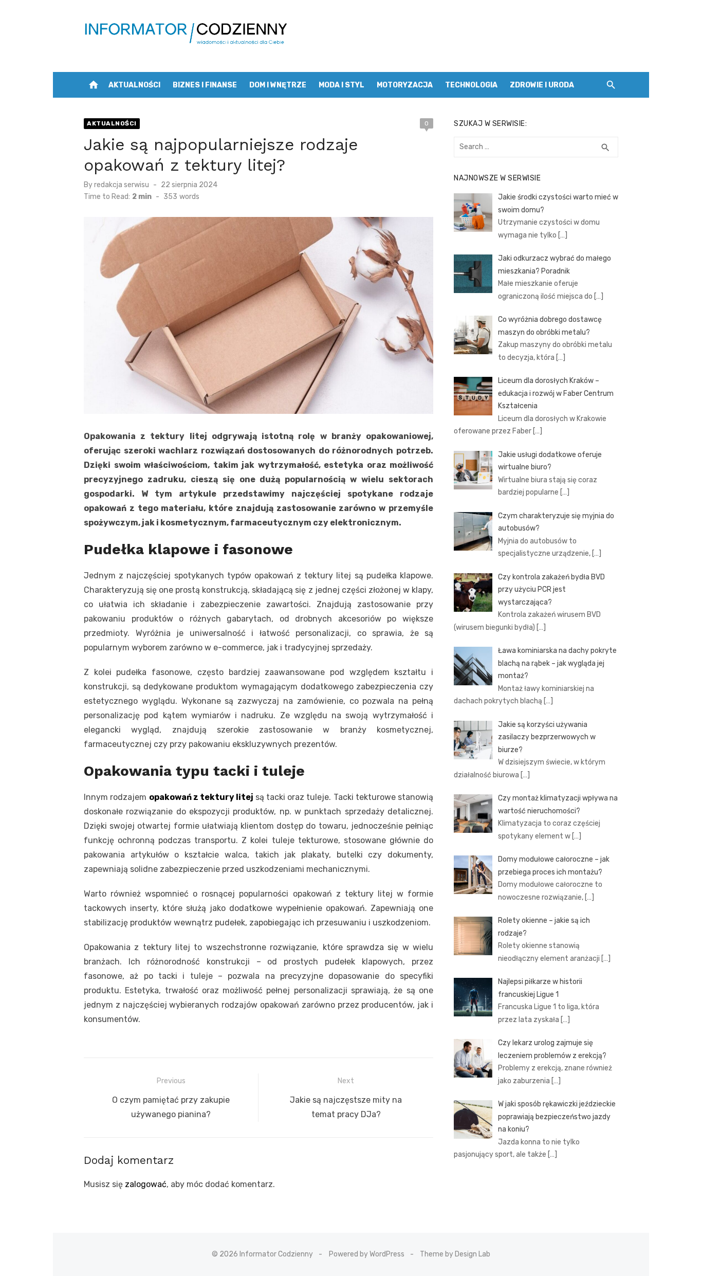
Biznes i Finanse (205, 85)
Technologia (471, 85)
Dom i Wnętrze (277, 85)
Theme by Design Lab (455, 1254)
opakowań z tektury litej (202, 797)
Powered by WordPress (366, 1254)
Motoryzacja (405, 85)
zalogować (146, 1184)
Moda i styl (341, 85)
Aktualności (134, 85)
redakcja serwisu (121, 184)
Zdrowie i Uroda (542, 85)
